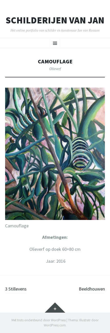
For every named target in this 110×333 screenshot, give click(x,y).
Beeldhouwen (92, 289)
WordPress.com (55, 325)
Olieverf (55, 68)
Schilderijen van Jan (55, 20)
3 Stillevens (16, 289)
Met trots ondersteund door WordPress (39, 320)
